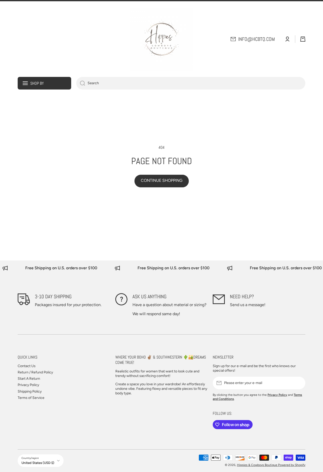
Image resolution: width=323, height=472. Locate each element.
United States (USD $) (37, 463)
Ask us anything (149, 296)
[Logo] (161, 39)
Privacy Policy (28, 385)
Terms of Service (31, 398)
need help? (242, 296)
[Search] (80, 83)
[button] (302, 39)
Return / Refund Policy (35, 372)
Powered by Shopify (291, 465)
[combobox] (190, 83)
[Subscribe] (299, 383)
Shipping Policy (30, 391)
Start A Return (29, 378)
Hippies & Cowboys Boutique (257, 465)
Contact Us (27, 366)
